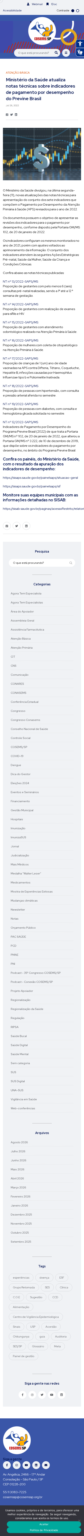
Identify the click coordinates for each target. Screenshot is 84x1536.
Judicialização (20, 855)
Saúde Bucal (19, 1036)
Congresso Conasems (25, 720)
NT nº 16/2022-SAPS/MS (20, 340)
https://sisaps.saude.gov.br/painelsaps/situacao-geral (40, 478)
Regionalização (20, 1000)
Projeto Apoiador (22, 991)
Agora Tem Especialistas (27, 602)
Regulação (17, 1018)
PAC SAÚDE (18, 936)
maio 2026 (17, 1169)
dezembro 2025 (21, 1214)
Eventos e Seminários (25, 792)
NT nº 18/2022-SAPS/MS (20, 386)
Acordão (51, 1326)
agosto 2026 (19, 1142)
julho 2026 (18, 1151)
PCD (13, 945)
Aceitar (43, 1524)
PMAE (14, 955)
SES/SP (17, 1346)
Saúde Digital (19, 1045)
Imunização (18, 828)
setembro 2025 (21, 1241)
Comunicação (20, 674)
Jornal (15, 846)
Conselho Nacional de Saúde (29, 729)
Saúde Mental (20, 1054)
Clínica (64, 1287)
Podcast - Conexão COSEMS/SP (32, 982)
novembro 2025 (21, 1223)
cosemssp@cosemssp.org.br (22, 1497)
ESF (61, 1277)
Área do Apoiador (22, 611)
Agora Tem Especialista (26, 593)
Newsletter (18, 909)
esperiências (21, 1277)
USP (32, 1326)
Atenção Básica (21, 638)
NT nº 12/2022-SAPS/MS (20, 422)
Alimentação (21, 1307)
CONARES (17, 684)
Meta (57, 1346)
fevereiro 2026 (20, 1196)
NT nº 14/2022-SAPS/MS (20, 304)
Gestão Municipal (22, 810)
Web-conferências (23, 1108)
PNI (13, 964)
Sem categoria (20, 1063)
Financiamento (20, 801)
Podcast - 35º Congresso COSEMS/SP (36, 973)
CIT (13, 656)
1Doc (54, 4)
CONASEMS (18, 693)
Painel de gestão (23, 1356)
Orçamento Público (23, 927)
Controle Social (20, 738)
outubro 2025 (20, 1232)
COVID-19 (17, 756)
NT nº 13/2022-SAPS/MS (20, 281)
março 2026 (18, 1187)
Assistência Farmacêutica (27, 629)
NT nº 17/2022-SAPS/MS (20, 358)
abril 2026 (17, 1178)
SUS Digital (18, 1081)
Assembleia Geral (22, 620)
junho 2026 (18, 1160)
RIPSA (15, 1027)
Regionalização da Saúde (27, 1009)
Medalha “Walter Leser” (26, 873)
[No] (79, 1521)
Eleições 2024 (20, 783)
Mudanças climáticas (24, 900)
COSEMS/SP (19, 747)
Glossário (38, 1346)
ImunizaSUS (18, 837)
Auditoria (61, 1336)
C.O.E (16, 1297)
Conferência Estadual (24, 702)
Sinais (16, 1326)
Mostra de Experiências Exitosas (32, 891)
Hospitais (17, 819)
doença (44, 1277)
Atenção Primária (22, 647)
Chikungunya (21, 1336)
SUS (13, 1072)
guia (42, 1336)
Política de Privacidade (44, 1530)
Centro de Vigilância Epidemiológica (36, 1317)
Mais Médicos (20, 864)
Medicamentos (20, 882)
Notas (15, 918)
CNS (13, 665)
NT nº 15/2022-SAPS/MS (20, 322)
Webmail (37, 4)
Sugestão (36, 1297)
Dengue (16, 765)
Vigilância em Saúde (24, 1099)
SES (47, 1287)
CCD (55, 1297)
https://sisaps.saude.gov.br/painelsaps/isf (32, 486)
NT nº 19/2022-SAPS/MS (20, 404)
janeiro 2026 (19, 1205)
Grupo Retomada (24, 1287)
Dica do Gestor (20, 774)
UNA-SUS (17, 1090)
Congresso (18, 711)
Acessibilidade (12, 10)
